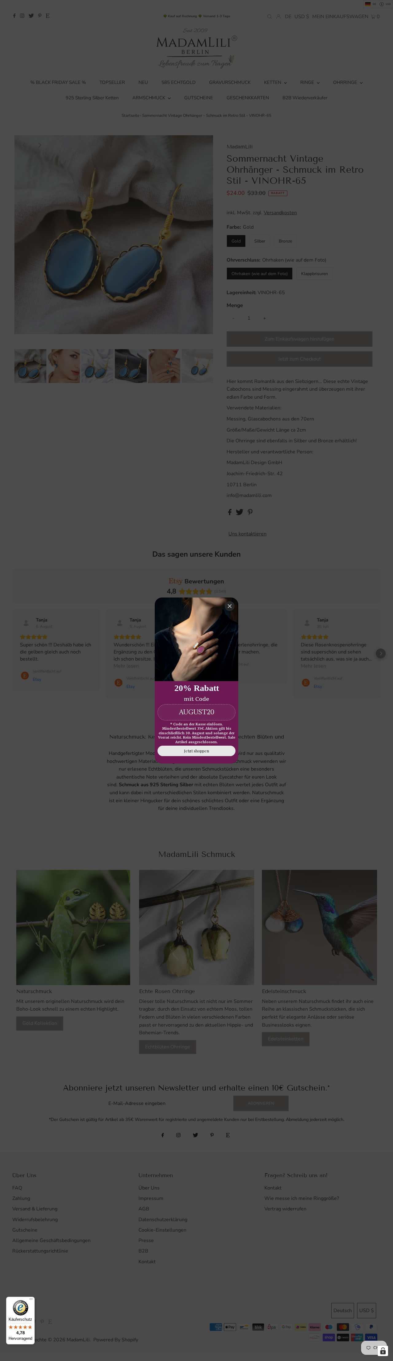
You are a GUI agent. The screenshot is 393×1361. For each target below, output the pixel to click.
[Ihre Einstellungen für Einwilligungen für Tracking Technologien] (383, 1351)
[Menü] (31, 1300)
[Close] (230, 606)
